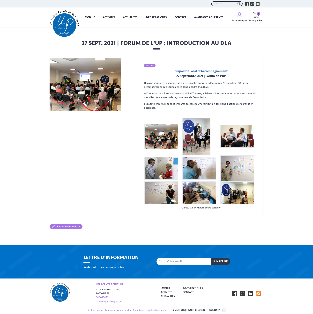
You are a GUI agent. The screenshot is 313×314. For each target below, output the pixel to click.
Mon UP (90, 17)
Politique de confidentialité (118, 310)
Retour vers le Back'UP (68, 226)
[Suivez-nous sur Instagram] (242, 293)
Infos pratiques (156, 17)
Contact (180, 17)
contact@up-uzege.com (109, 301)
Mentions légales (95, 310)
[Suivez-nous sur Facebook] (234, 293)
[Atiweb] (223, 309)
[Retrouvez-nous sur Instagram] (252, 4)
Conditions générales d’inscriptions (150, 310)
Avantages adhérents (208, 17)
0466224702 (103, 297)
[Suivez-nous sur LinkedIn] (250, 293)
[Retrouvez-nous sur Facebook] (247, 4)
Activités (109, 17)
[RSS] (258, 293)
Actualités (130, 17)
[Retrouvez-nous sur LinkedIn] (258, 4)
